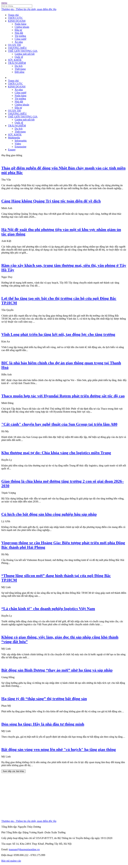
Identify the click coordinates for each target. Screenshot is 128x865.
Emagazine (20, 146)
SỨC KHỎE (15, 60)
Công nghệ (20, 39)
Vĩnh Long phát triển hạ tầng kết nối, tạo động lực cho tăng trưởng (58, 334)
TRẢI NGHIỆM (17, 63)
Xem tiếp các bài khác (13, 771)
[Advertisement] (64, 796)
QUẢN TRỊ (14, 45)
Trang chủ (13, 15)
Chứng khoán (22, 27)
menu (4, 2)
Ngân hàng (20, 24)
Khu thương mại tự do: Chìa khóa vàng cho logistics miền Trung (56, 453)
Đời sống (19, 72)
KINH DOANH (17, 21)
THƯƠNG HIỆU (17, 48)
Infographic (21, 140)
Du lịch (18, 66)
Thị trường (20, 36)
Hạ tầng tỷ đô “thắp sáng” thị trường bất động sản (44, 698)
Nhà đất (19, 33)
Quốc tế (19, 57)
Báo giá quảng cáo (11, 860)
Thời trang (20, 69)
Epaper (12, 149)
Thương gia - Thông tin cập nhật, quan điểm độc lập (28, 9)
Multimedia (14, 137)
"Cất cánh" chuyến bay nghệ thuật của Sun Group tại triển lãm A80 (59, 424)
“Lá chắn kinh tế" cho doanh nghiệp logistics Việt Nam (48, 608)
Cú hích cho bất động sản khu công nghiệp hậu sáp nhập (49, 514)
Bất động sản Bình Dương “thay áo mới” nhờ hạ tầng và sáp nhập (56, 670)
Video (18, 143)
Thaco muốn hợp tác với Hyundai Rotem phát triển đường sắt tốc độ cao (63, 396)
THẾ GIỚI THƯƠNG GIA (23, 51)
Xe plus (19, 42)
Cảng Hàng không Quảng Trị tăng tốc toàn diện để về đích (51, 201)
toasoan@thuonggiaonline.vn (24, 849)
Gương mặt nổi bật (24, 54)
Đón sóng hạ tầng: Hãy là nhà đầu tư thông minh (42, 724)
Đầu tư (18, 30)
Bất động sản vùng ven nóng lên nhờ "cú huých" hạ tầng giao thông (58, 749)
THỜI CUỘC (15, 18)
